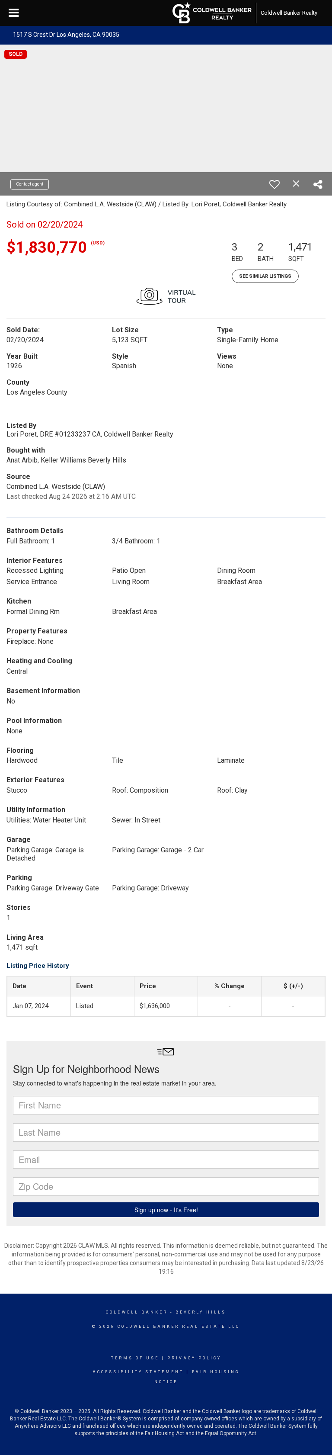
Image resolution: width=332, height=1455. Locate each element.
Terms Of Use (135, 1358)
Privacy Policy (194, 1358)
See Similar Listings (265, 276)
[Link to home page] (212, 13)
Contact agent (29, 184)
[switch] (274, 184)
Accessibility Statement (138, 1372)
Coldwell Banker (137, 1312)
